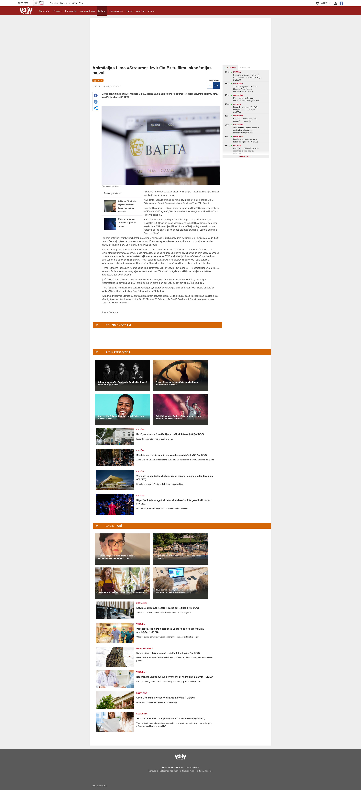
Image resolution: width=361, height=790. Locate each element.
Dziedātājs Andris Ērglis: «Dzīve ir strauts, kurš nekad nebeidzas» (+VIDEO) (178, 417)
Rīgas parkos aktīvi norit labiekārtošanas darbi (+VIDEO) (178, 557)
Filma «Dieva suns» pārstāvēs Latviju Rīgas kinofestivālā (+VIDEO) (177, 383)
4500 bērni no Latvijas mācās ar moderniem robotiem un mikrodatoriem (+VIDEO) (176, 591)
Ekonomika (70, 11)
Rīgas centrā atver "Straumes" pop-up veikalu (127, 222)
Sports (129, 11)
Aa (210, 85)
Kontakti (152, 771)
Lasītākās (245, 67)
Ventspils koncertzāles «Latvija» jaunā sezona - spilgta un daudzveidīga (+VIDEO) (174, 478)
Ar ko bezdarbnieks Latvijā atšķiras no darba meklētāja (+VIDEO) (170, 718)
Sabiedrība (44, 11)
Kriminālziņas (116, 11)
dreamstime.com (113, 186)
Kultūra (101, 11)
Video (151, 11)
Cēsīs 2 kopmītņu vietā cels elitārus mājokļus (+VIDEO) (165, 698)
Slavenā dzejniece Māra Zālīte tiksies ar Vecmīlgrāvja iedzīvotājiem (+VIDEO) (116, 557)
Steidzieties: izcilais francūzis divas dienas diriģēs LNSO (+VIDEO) (171, 455)
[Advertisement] (180, 44)
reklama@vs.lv (192, 767)
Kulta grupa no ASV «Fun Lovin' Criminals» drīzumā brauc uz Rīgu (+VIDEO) (122, 383)
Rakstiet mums (188, 771)
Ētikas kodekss (206, 771)
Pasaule (57, 11)
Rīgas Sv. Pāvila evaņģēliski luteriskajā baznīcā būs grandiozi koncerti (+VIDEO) (173, 502)
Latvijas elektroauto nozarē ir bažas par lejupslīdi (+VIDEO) (167, 608)
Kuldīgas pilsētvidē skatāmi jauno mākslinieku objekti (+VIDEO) (170, 434)
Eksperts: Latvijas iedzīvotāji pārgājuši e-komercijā (122, 592)
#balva (105, 312)
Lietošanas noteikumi (168, 771)
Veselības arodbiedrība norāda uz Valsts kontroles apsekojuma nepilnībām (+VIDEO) (170, 630)
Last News (230, 67)
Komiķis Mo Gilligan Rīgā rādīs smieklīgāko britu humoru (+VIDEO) (121, 417)
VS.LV (97, 86)
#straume (113, 312)
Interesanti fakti (87, 11)
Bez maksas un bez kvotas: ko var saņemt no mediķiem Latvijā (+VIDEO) (174, 677)
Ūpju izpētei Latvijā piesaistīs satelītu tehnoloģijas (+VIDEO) (168, 653)
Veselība (140, 11)
